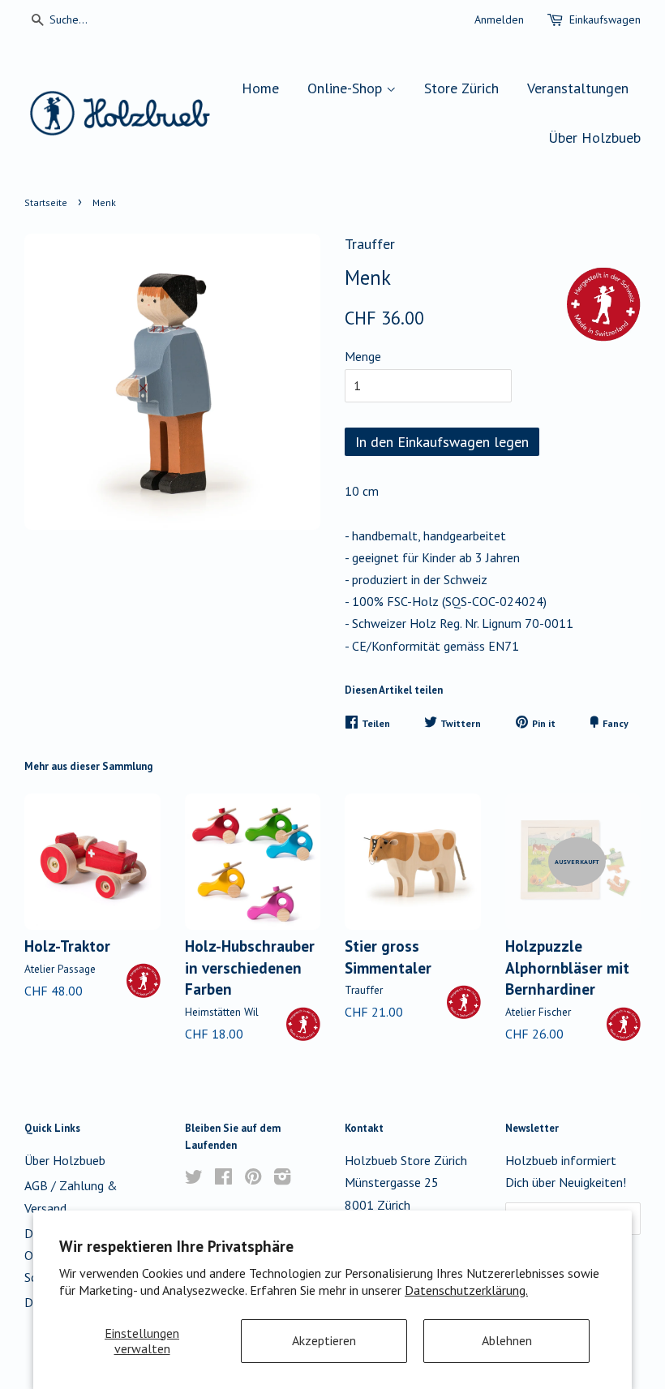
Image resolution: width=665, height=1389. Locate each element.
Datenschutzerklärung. (466, 1290)
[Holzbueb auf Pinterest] (253, 1179)
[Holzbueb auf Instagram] (282, 1179)
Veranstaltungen (578, 88)
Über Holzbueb (594, 137)
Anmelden (499, 19)
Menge (363, 356)
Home (260, 88)
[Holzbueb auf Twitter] (194, 1179)
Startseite (45, 202)
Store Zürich (461, 88)
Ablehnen (507, 1340)
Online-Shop (346, 88)
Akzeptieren (324, 1340)
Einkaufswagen (605, 19)
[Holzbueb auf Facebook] (223, 1179)
